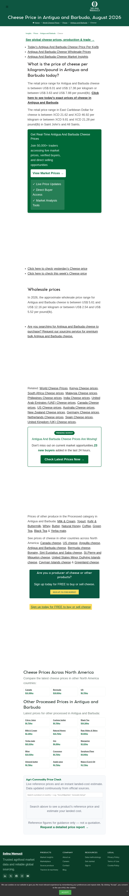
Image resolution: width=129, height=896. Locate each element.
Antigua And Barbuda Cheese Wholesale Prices (59, 51)
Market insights (46, 857)
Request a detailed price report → (64, 827)
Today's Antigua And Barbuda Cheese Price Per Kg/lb (63, 47)
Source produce (47, 865)
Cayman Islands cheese (55, 562)
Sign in (88, 865)
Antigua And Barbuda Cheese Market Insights (58, 56)
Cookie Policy (113, 865)
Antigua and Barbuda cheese (47, 548)
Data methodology (93, 857)
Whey (46, 526)
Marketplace (45, 861)
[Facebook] (16, 876)
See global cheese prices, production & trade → (60, 39)
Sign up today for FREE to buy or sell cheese (61, 607)
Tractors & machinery (49, 870)
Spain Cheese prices (79, 417)
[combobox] (64, 794)
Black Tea (40, 530)
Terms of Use (113, 861)
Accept (65, 892)
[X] (10, 876)
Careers (66, 861)
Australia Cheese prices (78, 407)
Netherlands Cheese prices (45, 417)
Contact (66, 865)
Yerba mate (58, 530)
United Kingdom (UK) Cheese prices (52, 422)
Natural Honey (71, 526)
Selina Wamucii (12, 853)
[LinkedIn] (5, 876)
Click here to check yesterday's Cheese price (57, 268)
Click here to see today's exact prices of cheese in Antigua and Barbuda (63, 97)
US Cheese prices (49, 407)
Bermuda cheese (79, 548)
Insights (28, 33)
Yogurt (81, 521)
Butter (56, 526)
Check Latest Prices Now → (64, 459)
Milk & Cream (66, 521)
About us (66, 857)
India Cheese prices (76, 398)
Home (37, 23)
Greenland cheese (87, 562)
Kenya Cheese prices (83, 388)
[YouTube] (27, 876)
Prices (64, 23)
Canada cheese (50, 543)
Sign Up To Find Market (64, 592)
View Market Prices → (48, 173)
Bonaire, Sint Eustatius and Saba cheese (55, 552)
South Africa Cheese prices (46, 393)
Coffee (86, 526)
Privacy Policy (113, 857)
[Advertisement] (65, 237)
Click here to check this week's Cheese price (57, 273)
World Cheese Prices (51, 23)
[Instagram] (22, 876)
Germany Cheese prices (83, 412)
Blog (64, 870)
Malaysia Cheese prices (81, 393)
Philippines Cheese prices (45, 398)
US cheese (70, 543)
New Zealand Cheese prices (46, 412)
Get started (90, 861)
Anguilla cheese (89, 543)
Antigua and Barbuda (78, 23)
